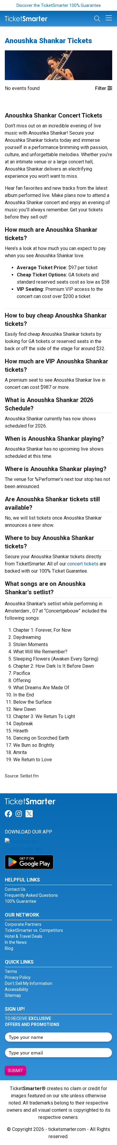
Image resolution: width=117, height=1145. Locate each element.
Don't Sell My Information (28, 983)
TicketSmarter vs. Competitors (34, 930)
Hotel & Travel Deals (23, 936)
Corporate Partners (23, 924)
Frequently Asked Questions (31, 895)
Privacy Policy (18, 977)
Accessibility (16, 989)
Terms (11, 971)
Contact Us (15, 889)
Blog (9, 948)
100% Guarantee (20, 901)
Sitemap (13, 995)
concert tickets (82, 564)
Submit (15, 1070)
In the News (16, 942)
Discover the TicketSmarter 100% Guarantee (58, 5)
